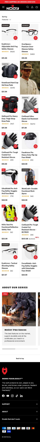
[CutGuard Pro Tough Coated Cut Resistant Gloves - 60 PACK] (30, 213)
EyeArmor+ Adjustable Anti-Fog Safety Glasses (10, 46)
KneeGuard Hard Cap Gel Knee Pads (10, 84)
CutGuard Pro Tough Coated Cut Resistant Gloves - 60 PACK (30, 228)
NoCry (9, 437)
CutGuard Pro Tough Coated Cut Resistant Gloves (10, 154)
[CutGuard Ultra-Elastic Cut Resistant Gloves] (30, 104)
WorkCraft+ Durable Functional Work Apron (29, 191)
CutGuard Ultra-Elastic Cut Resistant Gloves (30, 118)
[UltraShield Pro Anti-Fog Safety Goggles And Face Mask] (10, 177)
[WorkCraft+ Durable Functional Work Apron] (30, 177)
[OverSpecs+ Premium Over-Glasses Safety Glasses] (30, 32)
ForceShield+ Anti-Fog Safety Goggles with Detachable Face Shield (29, 267)
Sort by (4, 17)
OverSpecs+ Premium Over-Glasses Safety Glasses (28, 47)
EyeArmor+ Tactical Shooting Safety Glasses (9, 265)
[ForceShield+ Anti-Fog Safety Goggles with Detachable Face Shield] (30, 251)
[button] (36, 7)
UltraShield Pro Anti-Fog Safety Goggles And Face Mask (10, 190)
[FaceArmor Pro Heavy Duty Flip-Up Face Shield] (30, 140)
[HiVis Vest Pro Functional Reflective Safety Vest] (10, 213)
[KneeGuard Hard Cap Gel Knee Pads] (10, 71)
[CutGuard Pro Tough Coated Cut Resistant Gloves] (10, 140)
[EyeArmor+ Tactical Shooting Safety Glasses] (10, 251)
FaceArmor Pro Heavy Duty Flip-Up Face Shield (29, 154)
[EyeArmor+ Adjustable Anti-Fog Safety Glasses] (10, 32)
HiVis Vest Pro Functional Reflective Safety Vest (10, 227)
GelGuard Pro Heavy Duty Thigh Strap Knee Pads (10, 118)
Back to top (20, 358)
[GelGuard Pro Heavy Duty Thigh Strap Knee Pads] (10, 104)
